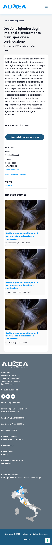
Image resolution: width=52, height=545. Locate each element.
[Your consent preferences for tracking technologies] (47, 540)
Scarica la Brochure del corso (24, 137)
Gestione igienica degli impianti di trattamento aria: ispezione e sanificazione (21, 236)
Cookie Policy (7, 451)
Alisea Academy (12, 169)
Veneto (8, 185)
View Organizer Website (15, 174)
